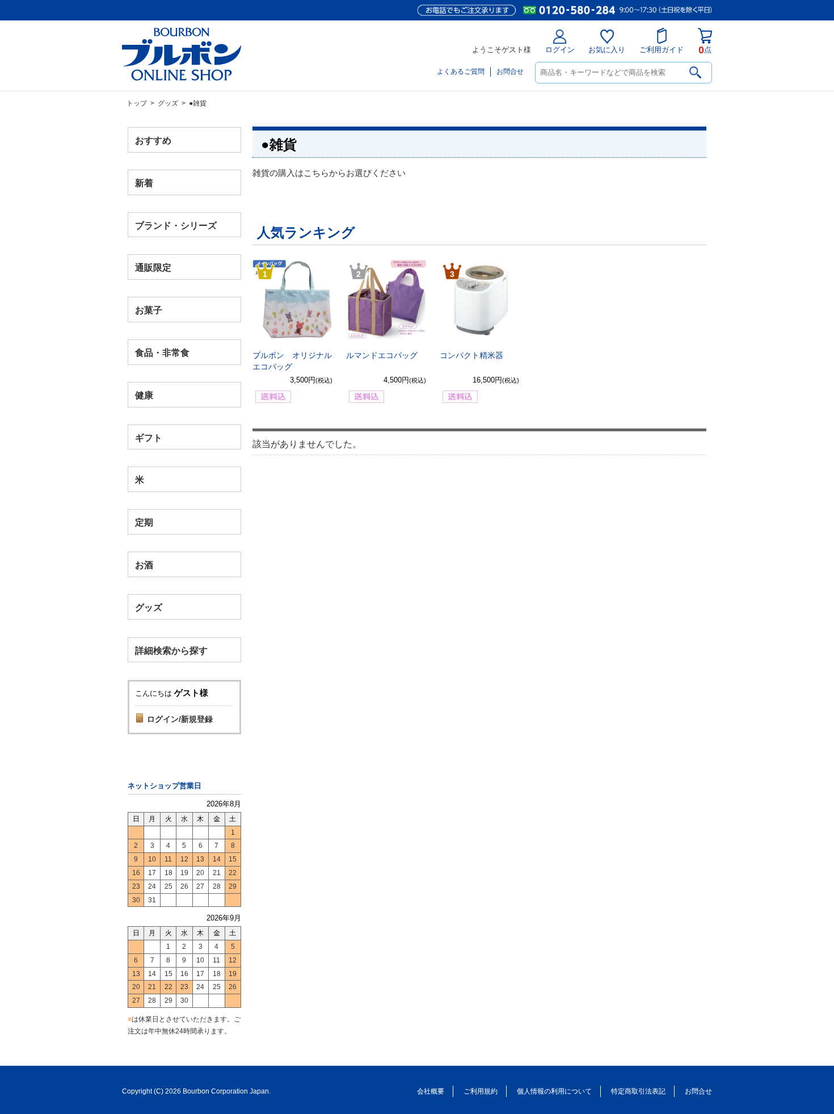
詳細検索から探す (171, 650)
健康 (144, 395)
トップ (137, 103)
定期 (144, 522)
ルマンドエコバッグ (382, 355)
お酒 (144, 564)
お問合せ (510, 71)
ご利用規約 (481, 1091)
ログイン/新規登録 (180, 719)
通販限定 (153, 267)
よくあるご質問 (461, 71)
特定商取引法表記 (638, 1091)
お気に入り (606, 49)
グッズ (168, 103)
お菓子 (148, 310)
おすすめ (153, 140)
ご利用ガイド (661, 49)
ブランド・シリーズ (176, 225)
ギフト (148, 437)
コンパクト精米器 (471, 355)
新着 (144, 182)
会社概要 (430, 1091)
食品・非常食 (162, 353)
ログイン (560, 49)
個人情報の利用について (554, 1091)
